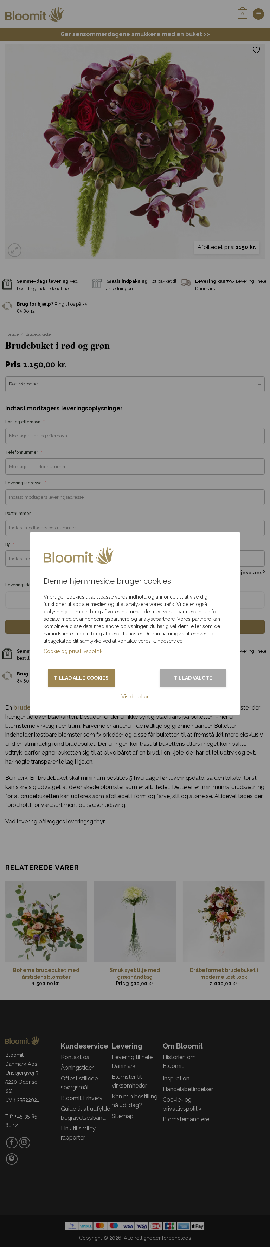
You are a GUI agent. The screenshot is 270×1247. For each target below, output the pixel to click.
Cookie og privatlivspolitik (73, 651)
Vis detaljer (135, 696)
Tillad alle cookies (81, 678)
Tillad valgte (193, 678)
